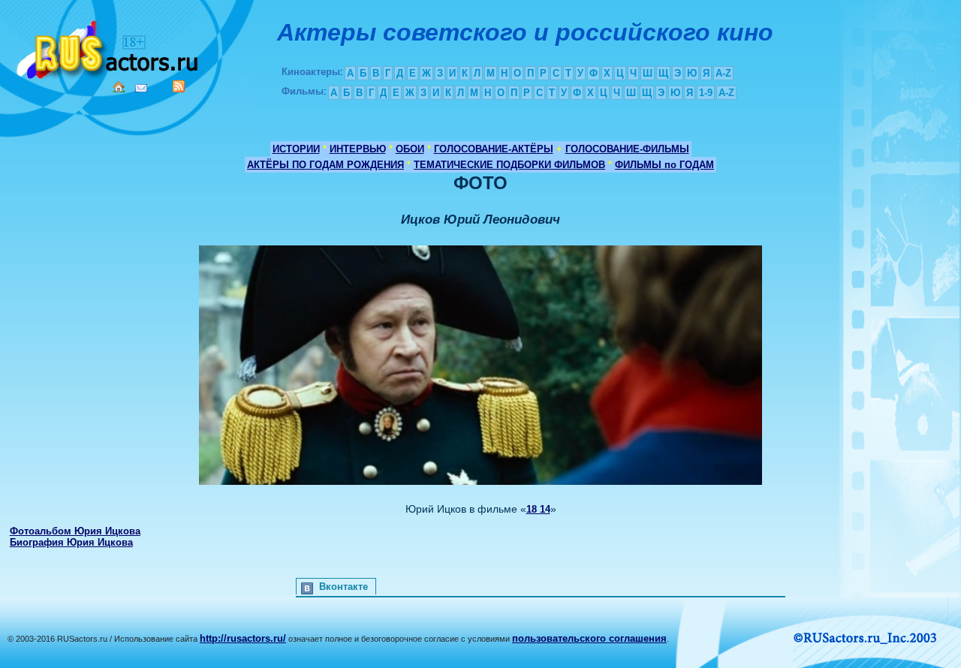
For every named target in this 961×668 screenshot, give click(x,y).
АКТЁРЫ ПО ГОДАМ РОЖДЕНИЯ (325, 164)
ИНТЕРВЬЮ (358, 149)
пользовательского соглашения (589, 638)
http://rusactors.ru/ (243, 638)
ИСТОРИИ (296, 149)
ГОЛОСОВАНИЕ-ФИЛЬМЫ (627, 149)
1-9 (705, 92)
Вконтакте (343, 586)
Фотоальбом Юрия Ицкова (75, 531)
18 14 (538, 509)
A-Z (723, 73)
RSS (179, 86)
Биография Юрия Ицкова (71, 542)
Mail (141, 88)
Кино (109, 47)
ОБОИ (410, 149)
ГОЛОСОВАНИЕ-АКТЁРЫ (493, 149)
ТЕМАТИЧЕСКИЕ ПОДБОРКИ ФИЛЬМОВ (509, 164)
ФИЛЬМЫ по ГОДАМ (664, 164)
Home (119, 87)
